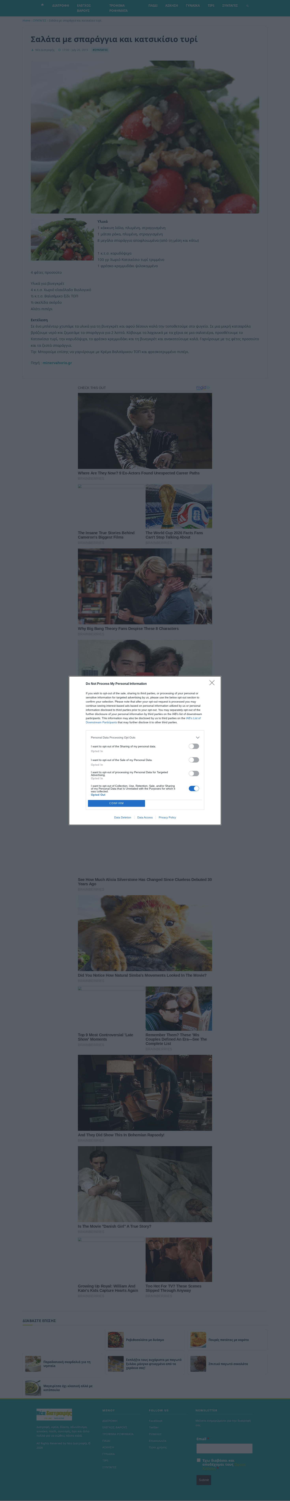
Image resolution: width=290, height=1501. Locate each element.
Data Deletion (122, 817)
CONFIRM (116, 803)
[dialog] (145, 750)
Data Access (145, 817)
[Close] (213, 684)
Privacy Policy (167, 817)
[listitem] (145, 738)
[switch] (194, 746)
